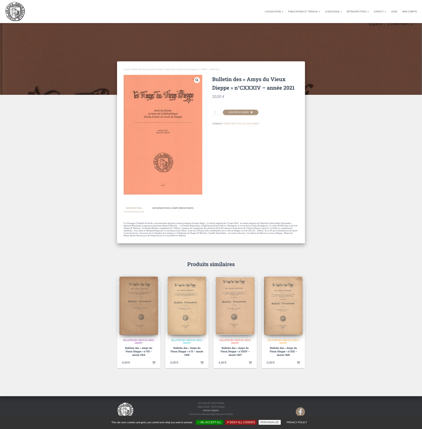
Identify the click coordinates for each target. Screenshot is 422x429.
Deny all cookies (242, 422)
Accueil (127, 69)
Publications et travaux (303, 11)
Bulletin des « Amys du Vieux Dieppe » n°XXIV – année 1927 (235, 351)
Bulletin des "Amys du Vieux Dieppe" (147, 69)
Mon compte (409, 11)
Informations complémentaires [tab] (173, 208)
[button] (197, 80)
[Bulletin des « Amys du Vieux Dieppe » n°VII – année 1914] (139, 306)
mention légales (211, 410)
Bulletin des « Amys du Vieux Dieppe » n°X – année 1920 (186, 351)
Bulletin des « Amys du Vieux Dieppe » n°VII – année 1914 (138, 351)
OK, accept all (211, 422)
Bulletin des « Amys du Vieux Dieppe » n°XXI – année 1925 (283, 351)
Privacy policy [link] (297, 422)
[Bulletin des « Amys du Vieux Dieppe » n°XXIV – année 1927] (235, 306)
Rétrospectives (357, 11)
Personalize (269, 422)
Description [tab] (134, 208)
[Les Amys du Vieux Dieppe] (15, 11)
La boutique (332, 11)
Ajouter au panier (239, 112)
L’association (273, 11)
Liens (394, 11)
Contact (379, 11)
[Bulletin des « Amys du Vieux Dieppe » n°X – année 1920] (187, 306)
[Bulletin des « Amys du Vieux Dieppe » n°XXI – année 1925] (283, 306)
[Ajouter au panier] (153, 362)
